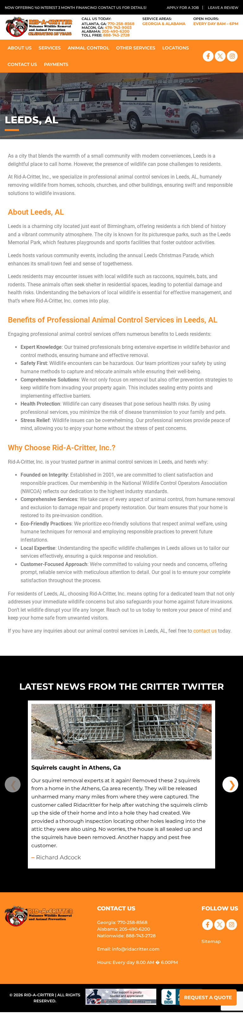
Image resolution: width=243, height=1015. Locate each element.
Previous (13, 784)
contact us (205, 631)
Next (230, 784)
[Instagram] (232, 56)
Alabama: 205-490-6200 (123, 929)
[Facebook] (208, 56)
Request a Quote (208, 997)
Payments (56, 64)
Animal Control (88, 48)
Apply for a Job (183, 7)
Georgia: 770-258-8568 (122, 922)
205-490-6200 (105, 31)
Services (50, 48)
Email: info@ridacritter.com (128, 949)
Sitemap (211, 941)
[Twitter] (220, 56)
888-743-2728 (106, 35)
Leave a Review (223, 7)
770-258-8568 (108, 23)
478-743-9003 (107, 27)
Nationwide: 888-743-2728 (126, 936)
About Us (20, 48)
